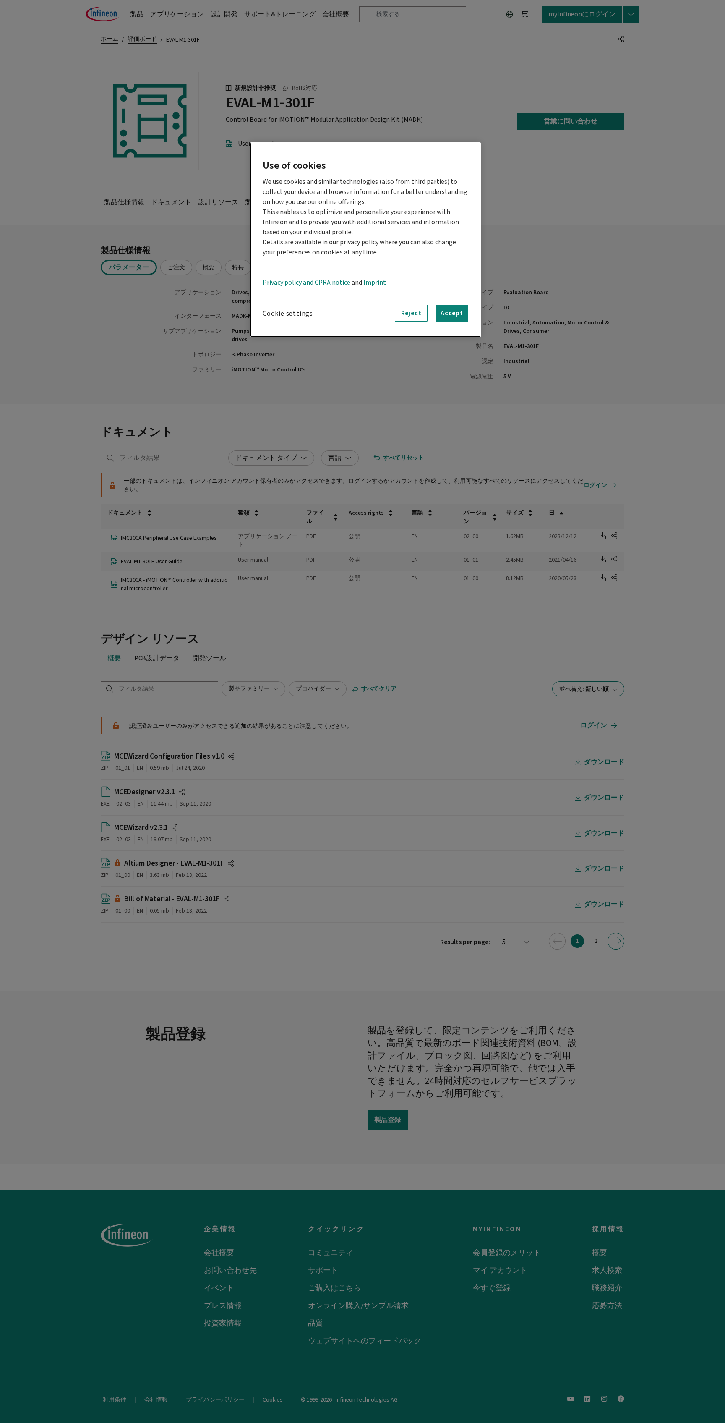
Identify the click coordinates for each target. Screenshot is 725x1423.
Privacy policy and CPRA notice (306, 282)
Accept (452, 313)
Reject (411, 313)
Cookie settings (288, 313)
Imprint (374, 282)
